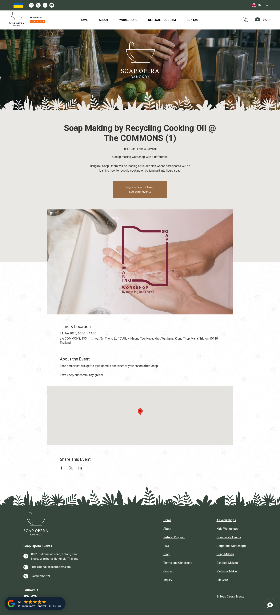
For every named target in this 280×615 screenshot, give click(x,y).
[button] (246, 19)
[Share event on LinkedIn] (80, 467)
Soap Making (225, 554)
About (167, 529)
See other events (140, 192)
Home (167, 520)
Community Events (229, 537)
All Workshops (226, 520)
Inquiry (167, 580)
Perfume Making (227, 571)
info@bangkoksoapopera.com (51, 567)
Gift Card (222, 580)
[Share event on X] (71, 467)
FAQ (166, 546)
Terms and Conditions (177, 563)
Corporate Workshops (231, 546)
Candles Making (227, 563)
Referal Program (174, 537)
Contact (168, 571)
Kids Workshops (227, 529)
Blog (166, 554)
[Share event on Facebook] (61, 467)
